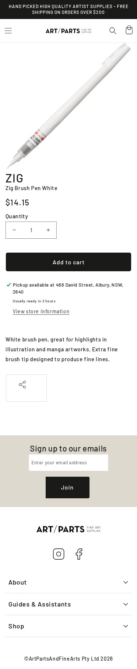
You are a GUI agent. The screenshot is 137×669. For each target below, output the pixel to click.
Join (67, 487)
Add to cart (69, 261)
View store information (41, 311)
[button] (8, 31)
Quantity (16, 215)
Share (26, 392)
